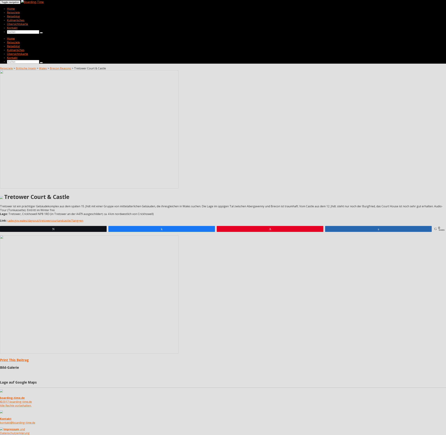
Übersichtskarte (17, 24)
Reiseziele (13, 12)
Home (11, 9)
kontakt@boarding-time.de (17, 421)
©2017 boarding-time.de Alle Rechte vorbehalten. (16, 401)
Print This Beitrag (14, 360)
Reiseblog (13, 16)
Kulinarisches (15, 20)
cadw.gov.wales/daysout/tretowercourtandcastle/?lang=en (45, 220)
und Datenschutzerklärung (15, 431)
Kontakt (12, 28)
